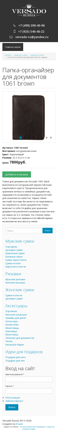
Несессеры (11, 321)
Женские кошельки (16, 314)
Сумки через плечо (15, 259)
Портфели (11, 246)
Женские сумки (19, 289)
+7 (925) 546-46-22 (31, 32)
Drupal (19, 423)
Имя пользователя (14, 374)
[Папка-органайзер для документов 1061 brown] (29, 117)
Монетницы (12, 327)
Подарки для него (15, 357)
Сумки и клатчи (13, 295)
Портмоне (11, 311)
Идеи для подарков (24, 351)
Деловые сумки (14, 249)
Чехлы (9, 341)
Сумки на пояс (13, 263)
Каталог (8, 55)
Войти (11, 407)
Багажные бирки (14, 344)
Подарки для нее (15, 360)
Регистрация (12, 397)
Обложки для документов (19, 337)
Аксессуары (16, 305)
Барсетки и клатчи (15, 266)
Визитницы (11, 334)
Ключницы (11, 331)
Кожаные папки (37, 55)
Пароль (9, 386)
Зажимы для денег (15, 317)
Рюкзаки (13, 273)
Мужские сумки (21, 55)
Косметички (12, 324)
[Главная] (29, 11)
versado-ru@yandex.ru (31, 37)
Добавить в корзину (16, 174)
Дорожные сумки (15, 253)
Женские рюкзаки (15, 282)
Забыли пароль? (14, 400)
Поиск (47, 230)
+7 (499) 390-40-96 (31, 25)
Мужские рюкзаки (15, 279)
